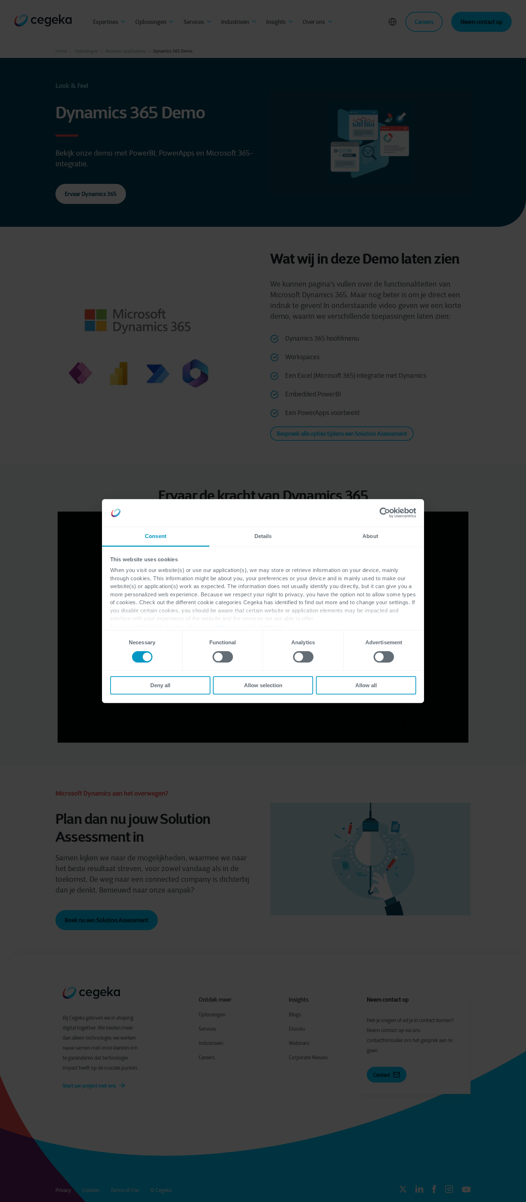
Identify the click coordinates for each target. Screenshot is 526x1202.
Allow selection (263, 685)
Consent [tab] (155, 536)
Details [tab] (263, 536)
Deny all (160, 685)
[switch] (223, 657)
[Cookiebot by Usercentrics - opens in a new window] (385, 513)
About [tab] (370, 536)
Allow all (366, 685)
